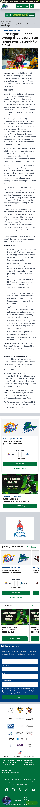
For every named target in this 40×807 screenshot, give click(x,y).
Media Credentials (29, 779)
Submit (20, 697)
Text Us (33, 803)
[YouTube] (33, 789)
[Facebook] (6, 789)
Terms (18, 782)
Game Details (21, 469)
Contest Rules (16, 779)
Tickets (21, 464)
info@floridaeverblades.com (10, 773)
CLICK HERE (18, 386)
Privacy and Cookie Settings (20, 784)
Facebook (18, 398)
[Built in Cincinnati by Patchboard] (20, 799)
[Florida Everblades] (4, 6)
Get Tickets (24, 6)
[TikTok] (26, 789)
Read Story (21, 506)
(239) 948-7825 (6, 770)
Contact (7, 779)
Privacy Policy (9, 782)
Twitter (29, 398)
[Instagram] (13, 789)
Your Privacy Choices (28, 782)
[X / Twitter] (20, 789)
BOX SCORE (8, 90)
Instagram (10, 398)
